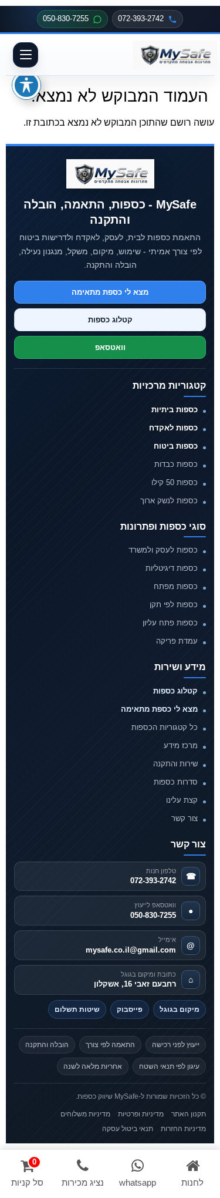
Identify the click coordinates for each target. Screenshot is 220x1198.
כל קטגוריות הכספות (164, 727)
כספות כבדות (176, 464)
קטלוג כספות (110, 319)
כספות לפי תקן (174, 604)
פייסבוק (130, 1009)
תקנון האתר (188, 1114)
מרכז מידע (181, 745)
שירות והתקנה (175, 763)
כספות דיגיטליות (171, 568)
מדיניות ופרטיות (141, 1114)
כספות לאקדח (173, 427)
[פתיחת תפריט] (25, 55)
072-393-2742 (141, 19)
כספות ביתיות (174, 409)
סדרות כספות (176, 782)
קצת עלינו (182, 800)
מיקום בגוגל (179, 1009)
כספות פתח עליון (170, 622)
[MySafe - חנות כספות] (175, 55)
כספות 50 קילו (174, 482)
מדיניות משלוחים (85, 1114)
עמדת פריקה (177, 641)
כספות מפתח (176, 586)
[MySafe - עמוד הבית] (110, 174)
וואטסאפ (110, 347)
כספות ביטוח (176, 446)
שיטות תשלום (77, 1009)
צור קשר (184, 818)
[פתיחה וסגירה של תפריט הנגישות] (26, 85)
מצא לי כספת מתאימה (110, 292)
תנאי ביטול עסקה (127, 1129)
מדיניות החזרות (183, 1129)
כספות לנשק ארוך (169, 500)
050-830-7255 (66, 19)
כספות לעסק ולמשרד (163, 550)
